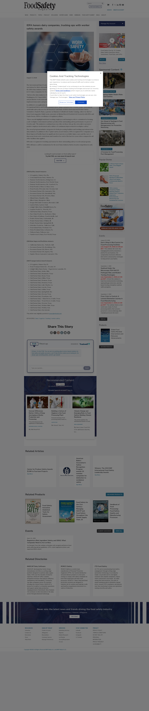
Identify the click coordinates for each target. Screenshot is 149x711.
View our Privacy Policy (77, 97)
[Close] (101, 73)
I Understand (81, 102)
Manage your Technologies (66, 102)
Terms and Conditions (62, 91)
